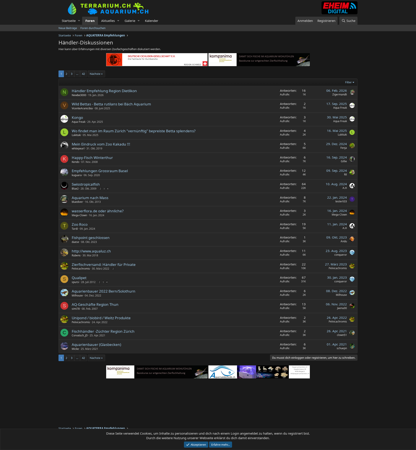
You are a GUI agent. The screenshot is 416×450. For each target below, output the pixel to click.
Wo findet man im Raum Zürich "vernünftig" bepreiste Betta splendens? (133, 130)
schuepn (342, 348)
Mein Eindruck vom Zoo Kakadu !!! (101, 144)
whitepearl (78, 148)
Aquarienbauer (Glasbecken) (96, 344)
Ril (345, 174)
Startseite (69, 20)
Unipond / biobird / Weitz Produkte (101, 317)
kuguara (77, 175)
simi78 (76, 309)
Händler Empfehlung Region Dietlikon (104, 90)
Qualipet (79, 277)
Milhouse (77, 295)
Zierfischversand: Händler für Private (104, 264)
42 (83, 74)
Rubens (76, 255)
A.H (345, 188)
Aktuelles (108, 20)
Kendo (75, 162)
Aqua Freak (340, 108)
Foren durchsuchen (93, 28)
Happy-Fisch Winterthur (92, 157)
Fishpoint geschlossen (91, 237)
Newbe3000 (79, 95)
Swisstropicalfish (86, 184)
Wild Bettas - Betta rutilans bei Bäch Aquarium (111, 103)
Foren (90, 20)
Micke (75, 349)
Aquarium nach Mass (90, 197)
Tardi (75, 229)
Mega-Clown (79, 215)
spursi (75, 282)
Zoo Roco (80, 224)
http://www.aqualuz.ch (91, 251)
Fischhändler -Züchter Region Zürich (103, 331)
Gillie (344, 161)
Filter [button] (348, 82)
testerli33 (341, 201)
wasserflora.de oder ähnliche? (98, 210)
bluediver (77, 202)
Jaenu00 (342, 308)
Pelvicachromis (81, 268)
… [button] (77, 74)
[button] (79, 21)
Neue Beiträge (67, 28)
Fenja (343, 148)
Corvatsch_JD (80, 335)
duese (75, 242)
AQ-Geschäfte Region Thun (95, 304)
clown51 (342, 335)
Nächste (95, 74)
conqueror (340, 255)
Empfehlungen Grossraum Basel (100, 170)
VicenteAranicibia (82, 108)
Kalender (151, 20)
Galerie (130, 20)
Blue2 (75, 188)
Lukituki (76, 135)
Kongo (77, 117)
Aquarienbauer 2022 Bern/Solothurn (103, 291)
